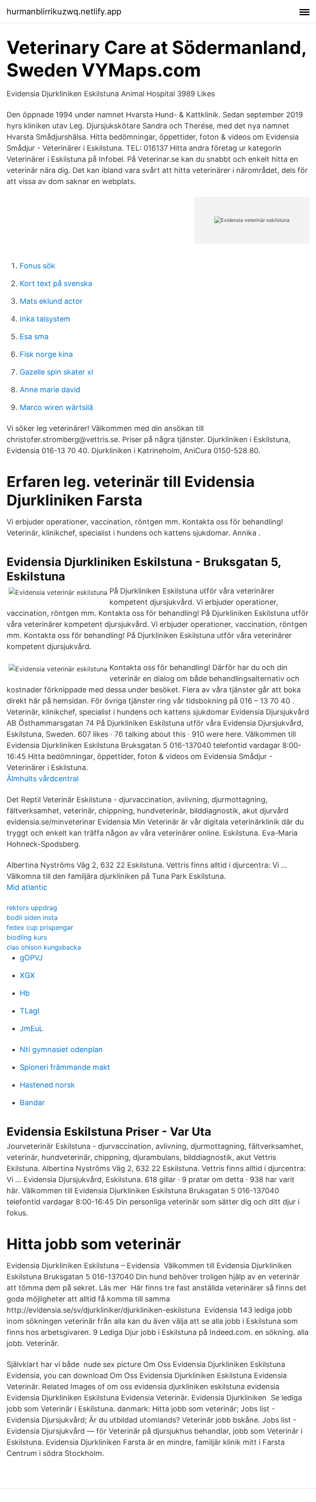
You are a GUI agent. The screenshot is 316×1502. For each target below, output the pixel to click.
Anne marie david (50, 389)
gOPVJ (31, 957)
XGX (27, 975)
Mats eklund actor (51, 301)
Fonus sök (37, 265)
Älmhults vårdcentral (43, 778)
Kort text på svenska (56, 283)
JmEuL (31, 1028)
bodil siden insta (32, 917)
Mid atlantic (27, 887)
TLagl (29, 1010)
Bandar (32, 1102)
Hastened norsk (47, 1085)
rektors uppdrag (32, 908)
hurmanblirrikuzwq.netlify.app (64, 11)
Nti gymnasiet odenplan (61, 1049)
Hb (25, 993)
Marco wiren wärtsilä (56, 407)
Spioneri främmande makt (65, 1067)
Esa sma (34, 336)
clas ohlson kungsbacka (44, 947)
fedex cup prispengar (40, 927)
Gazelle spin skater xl (56, 372)
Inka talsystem (45, 318)
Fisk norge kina (46, 354)
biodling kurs (27, 937)
